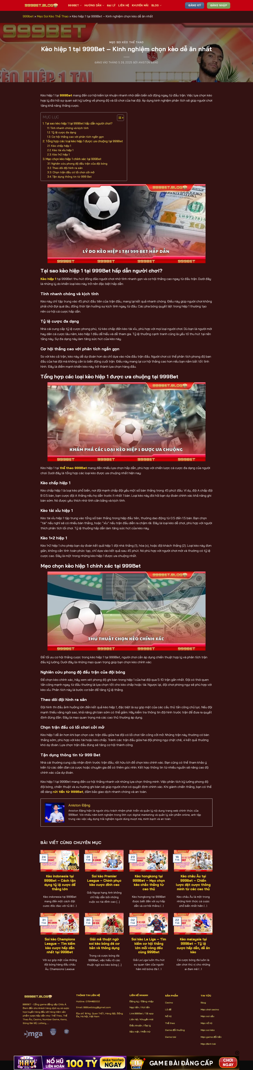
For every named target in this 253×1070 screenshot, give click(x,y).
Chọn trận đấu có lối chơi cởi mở (73, 172)
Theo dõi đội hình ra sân (67, 168)
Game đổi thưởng (175, 1030)
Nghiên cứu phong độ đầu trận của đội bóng (79, 163)
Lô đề (168, 1009)
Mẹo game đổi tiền (211, 1036)
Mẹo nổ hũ (206, 1023)
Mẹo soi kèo (208, 1030)
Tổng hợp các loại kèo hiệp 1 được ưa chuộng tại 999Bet (84, 141)
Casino (169, 1002)
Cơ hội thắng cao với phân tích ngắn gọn (78, 136)
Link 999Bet (136, 1013)
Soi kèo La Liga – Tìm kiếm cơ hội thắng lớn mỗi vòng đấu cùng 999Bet (148, 945)
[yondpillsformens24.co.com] (42, 5)
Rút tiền (145, 1007)
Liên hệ (133, 1019)
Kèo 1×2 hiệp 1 (61, 154)
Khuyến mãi (146, 1019)
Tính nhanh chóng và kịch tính (69, 128)
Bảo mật (134, 1031)
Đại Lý (111, 5)
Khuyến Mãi (140, 5)
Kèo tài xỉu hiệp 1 (62, 150)
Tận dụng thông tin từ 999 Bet (72, 176)
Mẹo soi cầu (207, 1016)
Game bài (170, 1036)
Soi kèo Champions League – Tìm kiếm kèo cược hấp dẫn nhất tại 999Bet (60, 945)
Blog (155, 5)
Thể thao (170, 1023)
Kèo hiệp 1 (48, 279)
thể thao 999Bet (73, 468)
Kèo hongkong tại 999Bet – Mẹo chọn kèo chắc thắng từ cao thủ (149, 882)
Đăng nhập (147, 1001)
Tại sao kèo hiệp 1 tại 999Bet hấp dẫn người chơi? (78, 123)
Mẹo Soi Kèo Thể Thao (53, 16)
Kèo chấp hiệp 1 (61, 145)
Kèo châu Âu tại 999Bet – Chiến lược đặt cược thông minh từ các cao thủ (193, 882)
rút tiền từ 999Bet (68, 792)
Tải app (149, 1013)
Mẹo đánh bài (208, 1043)
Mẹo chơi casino (210, 1009)
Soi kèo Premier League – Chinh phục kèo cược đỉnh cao (104, 880)
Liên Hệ (123, 5)
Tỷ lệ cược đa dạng (63, 132)
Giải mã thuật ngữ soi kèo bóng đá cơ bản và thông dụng (104, 943)
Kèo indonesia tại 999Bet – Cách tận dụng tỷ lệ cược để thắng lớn (60, 882)
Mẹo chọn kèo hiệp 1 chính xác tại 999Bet (73, 159)
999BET (73, 5)
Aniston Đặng (148, 62)
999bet (28, 16)
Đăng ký (134, 1001)
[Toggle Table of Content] (118, 117)
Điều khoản (135, 1025)
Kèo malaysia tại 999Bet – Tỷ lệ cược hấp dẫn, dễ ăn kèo (193, 945)
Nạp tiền (134, 1007)
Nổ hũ (168, 1016)
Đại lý (147, 1025)
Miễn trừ (145, 1031)
